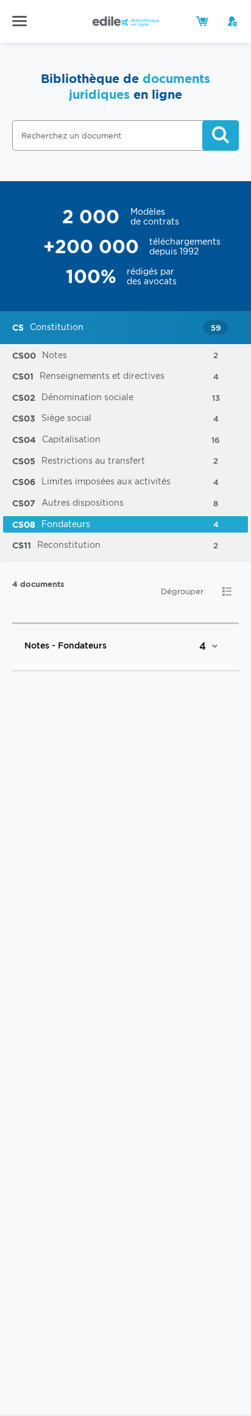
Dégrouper (182, 591)
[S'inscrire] (233, 21)
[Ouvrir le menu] (19, 20)
